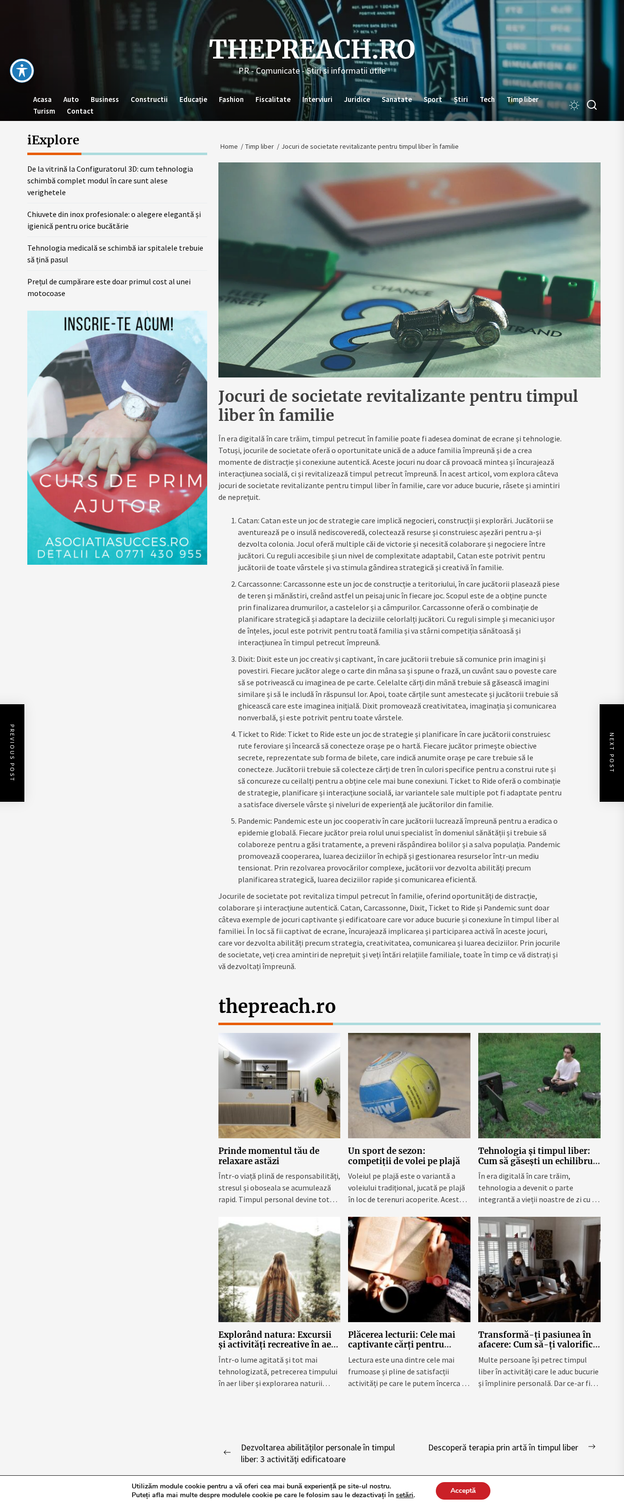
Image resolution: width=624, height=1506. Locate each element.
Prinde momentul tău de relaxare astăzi (268, 1156)
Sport (433, 99)
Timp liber (523, 99)
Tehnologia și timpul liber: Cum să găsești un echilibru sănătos (535, 1161)
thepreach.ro (312, 50)
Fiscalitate (273, 99)
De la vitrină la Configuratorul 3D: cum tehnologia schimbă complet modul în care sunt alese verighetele (110, 180)
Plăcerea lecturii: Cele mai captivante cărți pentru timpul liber (401, 1344)
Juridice (357, 99)
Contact (80, 111)
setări (404, 1495)
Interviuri (317, 99)
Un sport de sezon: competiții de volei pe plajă (404, 1156)
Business (105, 99)
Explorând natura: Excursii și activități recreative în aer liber (276, 1344)
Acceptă (463, 1490)
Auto (71, 99)
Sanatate (397, 99)
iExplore (53, 140)
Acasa (42, 99)
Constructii (149, 99)
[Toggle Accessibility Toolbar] (22, 70)
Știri (461, 99)
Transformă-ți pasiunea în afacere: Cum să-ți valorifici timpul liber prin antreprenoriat (537, 1349)
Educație (193, 99)
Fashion (231, 99)
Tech (487, 99)
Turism (44, 111)
